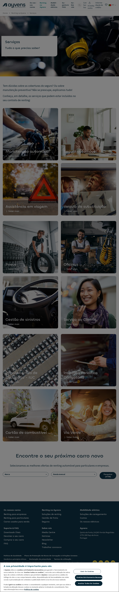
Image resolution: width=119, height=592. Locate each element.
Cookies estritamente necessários (89, 577)
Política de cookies (31, 589)
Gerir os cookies (87, 571)
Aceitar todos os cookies (88, 583)
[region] (59, 577)
